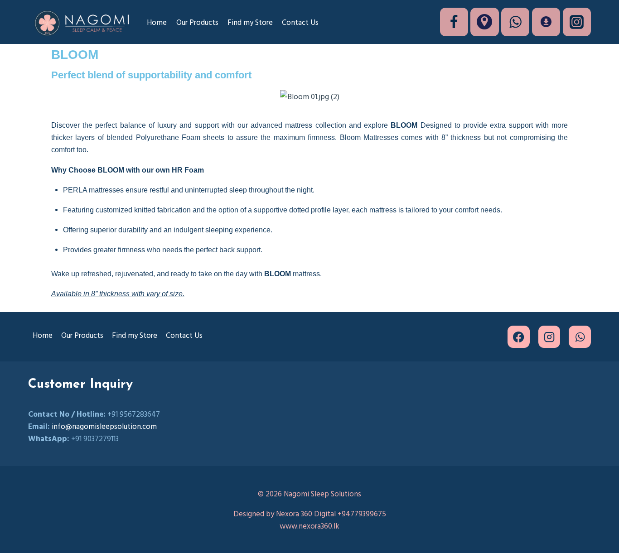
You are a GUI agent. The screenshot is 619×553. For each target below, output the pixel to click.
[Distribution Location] (484, 22)
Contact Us (300, 22)
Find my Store (250, 22)
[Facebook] (454, 22)
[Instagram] (577, 22)
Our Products (197, 22)
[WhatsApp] (515, 22)
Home (157, 22)
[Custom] (546, 22)
